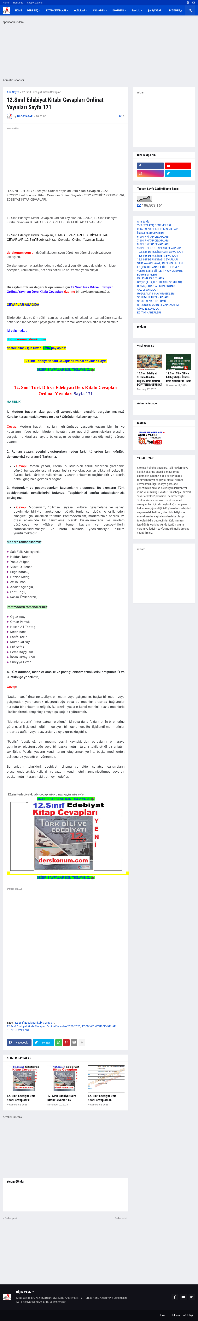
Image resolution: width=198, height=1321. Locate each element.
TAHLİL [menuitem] (136, 10)
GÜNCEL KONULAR (148, 308)
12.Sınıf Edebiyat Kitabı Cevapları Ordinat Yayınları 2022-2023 (43, 1026)
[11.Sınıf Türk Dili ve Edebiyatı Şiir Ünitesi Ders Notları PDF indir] (178, 362)
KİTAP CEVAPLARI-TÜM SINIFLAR (157, 229)
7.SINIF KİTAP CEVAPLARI (153, 240)
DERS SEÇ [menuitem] (32, 10)
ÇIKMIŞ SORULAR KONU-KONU (156, 286)
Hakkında (18, 2)
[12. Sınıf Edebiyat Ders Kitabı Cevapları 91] (25, 1078)
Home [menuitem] (18, 10)
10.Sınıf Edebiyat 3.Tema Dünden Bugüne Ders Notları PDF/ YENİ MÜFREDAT (149, 379)
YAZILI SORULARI (147, 289)
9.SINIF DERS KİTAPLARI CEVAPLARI (159, 248)
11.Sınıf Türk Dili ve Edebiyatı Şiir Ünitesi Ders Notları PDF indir (178, 377)
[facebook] (188, 2)
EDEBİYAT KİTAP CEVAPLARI (99, 1026)
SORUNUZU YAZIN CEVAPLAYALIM (158, 304)
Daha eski (120, 1218)
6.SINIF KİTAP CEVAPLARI (153, 236)
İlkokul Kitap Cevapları (150, 232)
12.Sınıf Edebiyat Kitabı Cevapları (41, 92)
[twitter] (178, 173)
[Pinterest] (66, 1042)
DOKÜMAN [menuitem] (118, 10)
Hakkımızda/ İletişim (183, 1315)
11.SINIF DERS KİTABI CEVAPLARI (157, 255)
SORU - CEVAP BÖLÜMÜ (151, 301)
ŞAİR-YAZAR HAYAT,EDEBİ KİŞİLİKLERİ (160, 263)
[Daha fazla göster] (82, 1042)
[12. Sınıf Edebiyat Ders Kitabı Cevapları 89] (65, 1078)
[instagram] (150, 173)
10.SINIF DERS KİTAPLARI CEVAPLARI (160, 251)
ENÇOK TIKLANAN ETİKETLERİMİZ (158, 267)
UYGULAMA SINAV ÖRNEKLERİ (156, 293)
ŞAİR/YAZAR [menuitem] (154, 10)
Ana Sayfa (13, 92)
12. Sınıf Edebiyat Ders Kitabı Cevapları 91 (21, 1098)
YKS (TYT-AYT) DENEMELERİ (154, 225)
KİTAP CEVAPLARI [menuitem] (56, 10)
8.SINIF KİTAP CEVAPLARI (153, 244)
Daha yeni (11, 1218)
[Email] (74, 1042)
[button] (181, 10)
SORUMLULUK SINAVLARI (153, 297)
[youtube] (193, 2)
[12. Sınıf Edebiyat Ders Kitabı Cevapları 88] (106, 1078)
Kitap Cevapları (35, 2)
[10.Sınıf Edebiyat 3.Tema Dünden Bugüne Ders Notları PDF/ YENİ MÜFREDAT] (149, 362)
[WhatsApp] (58, 1042)
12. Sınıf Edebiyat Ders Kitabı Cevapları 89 (61, 1098)
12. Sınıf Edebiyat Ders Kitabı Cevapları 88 (102, 1098)
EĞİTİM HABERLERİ (149, 312)
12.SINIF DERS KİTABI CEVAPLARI (157, 259)
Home (6, 2)
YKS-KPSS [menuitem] (99, 10)
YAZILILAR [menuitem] (79, 10)
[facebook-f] (150, 166)
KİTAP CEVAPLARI (18, 1030)
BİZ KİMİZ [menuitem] (174, 10)
